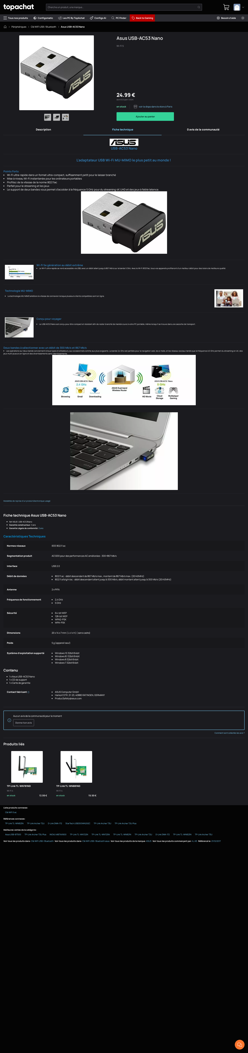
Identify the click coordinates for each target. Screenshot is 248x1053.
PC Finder (121, 18)
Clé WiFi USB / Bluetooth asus (96, 841)
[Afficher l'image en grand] (56, 72)
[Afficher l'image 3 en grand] (65, 117)
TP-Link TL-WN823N (14, 823)
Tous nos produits (18, 18)
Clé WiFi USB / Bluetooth (43, 27)
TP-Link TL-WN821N (122, 834)
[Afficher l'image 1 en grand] (47, 117)
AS (195, 841)
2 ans (41, 528)
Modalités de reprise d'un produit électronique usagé (26, 501)
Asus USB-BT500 (13, 834)
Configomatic (45, 18)
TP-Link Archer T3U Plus (35, 834)
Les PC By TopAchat (74, 18)
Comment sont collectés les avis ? (230, 733)
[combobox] (239, 7)
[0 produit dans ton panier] (226, 7)
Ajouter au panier (145, 116)
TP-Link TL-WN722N (79, 834)
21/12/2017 (216, 841)
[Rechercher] (199, 7)
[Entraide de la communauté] (240, 1045)
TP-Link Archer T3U (102, 823)
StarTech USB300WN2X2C (77, 823)
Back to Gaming (144, 18)
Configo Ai (100, 18)
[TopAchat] (18, 7)
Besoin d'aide (228, 18)
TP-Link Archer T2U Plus (125, 823)
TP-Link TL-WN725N (101, 834)
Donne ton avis (23, 722)
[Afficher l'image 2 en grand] (56, 117)
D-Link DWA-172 (55, 823)
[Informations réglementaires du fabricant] (28, 692)
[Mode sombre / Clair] (242, 18)
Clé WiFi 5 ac (11, 812)
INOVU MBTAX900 (58, 834)
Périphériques (18, 27)
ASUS (148, 841)
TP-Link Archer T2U (35, 823)
